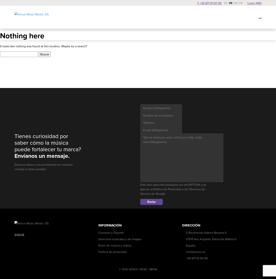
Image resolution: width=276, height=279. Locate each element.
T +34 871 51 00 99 (209, 3)
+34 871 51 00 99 (197, 258)
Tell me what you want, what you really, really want (172, 139)
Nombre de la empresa (158, 115)
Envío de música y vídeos (114, 245)
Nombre (156, 108)
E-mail (155, 130)
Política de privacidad (112, 252)
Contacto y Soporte (111, 233)
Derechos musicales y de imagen (120, 239)
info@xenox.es (195, 252)
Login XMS (254, 3)
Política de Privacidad (167, 189)
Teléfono (149, 123)
